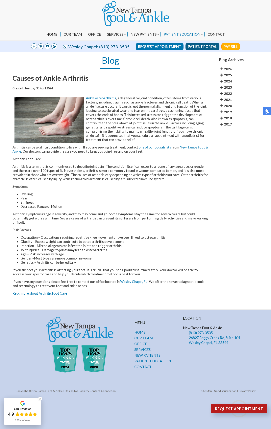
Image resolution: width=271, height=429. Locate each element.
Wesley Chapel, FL (133, 282)
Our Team (72, 34)
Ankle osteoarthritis (101, 98)
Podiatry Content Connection (97, 391)
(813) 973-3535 (114, 46)
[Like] (34, 48)
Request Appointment (159, 46)
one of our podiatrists (155, 147)
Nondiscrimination (225, 391)
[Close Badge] (40, 399)
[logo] (135, 14)
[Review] (54, 48)
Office (94, 34)
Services (115, 34)
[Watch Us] (41, 48)
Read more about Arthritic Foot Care (39, 293)
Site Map (206, 391)
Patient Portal (202, 46)
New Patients (144, 34)
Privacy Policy (247, 391)
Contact (216, 34)
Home (51, 34)
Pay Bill (231, 46)
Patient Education (182, 34)
